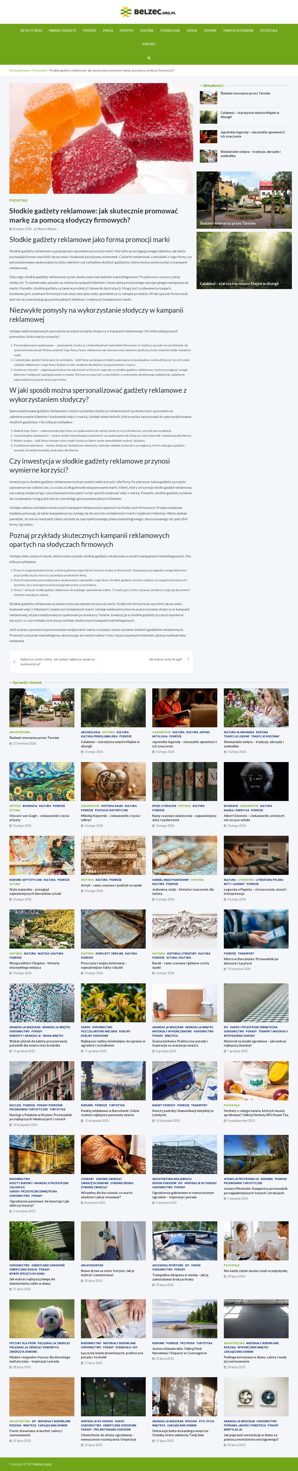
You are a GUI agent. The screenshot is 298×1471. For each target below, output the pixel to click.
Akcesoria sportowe (167, 1265)
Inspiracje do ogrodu (200, 1183)
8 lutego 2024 (22, 229)
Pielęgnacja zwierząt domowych (34, 1347)
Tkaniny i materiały (273, 1031)
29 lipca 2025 (165, 1285)
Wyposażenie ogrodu (239, 1035)
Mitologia (160, 736)
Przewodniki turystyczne (28, 1109)
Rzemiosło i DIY (127, 1347)
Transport (246, 953)
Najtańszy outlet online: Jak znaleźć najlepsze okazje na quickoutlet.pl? (58, 661)
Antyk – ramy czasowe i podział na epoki (111, 885)
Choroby (87, 1179)
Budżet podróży (163, 1105)
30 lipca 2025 (93, 1281)
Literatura (246, 879)
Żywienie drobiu (121, 1183)
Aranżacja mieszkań (24, 1027)
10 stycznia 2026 (239, 969)
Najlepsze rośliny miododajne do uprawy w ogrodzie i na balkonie (113, 1043)
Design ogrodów (164, 1183)
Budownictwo (19, 1179)
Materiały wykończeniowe (172, 1031)
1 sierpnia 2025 (237, 1198)
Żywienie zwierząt (94, 1187)
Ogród (85, 1027)
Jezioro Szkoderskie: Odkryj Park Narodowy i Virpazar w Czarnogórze (179, 1351)
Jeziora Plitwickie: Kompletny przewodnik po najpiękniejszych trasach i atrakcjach (256, 1191)
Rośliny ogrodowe (94, 1035)
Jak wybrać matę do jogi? (165, 659)
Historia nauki (112, 806)
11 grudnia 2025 (95, 1051)
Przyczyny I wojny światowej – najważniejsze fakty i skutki (104, 965)
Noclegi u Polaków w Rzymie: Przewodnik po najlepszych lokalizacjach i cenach (40, 1117)
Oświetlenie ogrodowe (48, 1265)
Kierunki (87, 1105)
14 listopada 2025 (25, 1125)
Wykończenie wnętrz (253, 1347)
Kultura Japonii (198, 732)
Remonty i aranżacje (25, 1035)
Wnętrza (171, 1035)
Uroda (192, 30)
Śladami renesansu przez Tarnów (245, 93)
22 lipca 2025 (93, 1445)
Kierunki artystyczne (25, 879)
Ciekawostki (161, 732)
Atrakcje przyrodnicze (241, 1179)
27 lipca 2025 (93, 1363)
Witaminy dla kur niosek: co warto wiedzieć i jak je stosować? (106, 1195)
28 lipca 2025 (236, 1276)
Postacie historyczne (111, 810)
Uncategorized (92, 1265)
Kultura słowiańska (239, 732)
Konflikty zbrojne (109, 953)
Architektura (19, 732)
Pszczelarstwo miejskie (99, 1031)
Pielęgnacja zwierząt (54, 1343)
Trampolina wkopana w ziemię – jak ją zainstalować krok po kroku (180, 1277)
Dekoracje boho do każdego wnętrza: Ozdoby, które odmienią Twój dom (180, 1433)
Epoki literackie (164, 806)
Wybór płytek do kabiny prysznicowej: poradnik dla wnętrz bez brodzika (38, 1043)
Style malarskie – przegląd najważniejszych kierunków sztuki (35, 891)
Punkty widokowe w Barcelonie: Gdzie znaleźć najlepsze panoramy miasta (110, 1113)
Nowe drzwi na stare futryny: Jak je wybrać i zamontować (107, 1273)
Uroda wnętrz (53, 1035)
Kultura (123, 732)
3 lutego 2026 (93, 752)
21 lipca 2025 (165, 1441)
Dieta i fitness (31, 30)
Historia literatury (182, 953)
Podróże (89, 30)
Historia (108, 732)
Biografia (30, 806)
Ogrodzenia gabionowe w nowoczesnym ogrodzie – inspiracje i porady (183, 1195)
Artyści (15, 806)
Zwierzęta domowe (238, 30)
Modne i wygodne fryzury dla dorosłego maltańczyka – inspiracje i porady (39, 1359)
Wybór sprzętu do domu (27, 1273)
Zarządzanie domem (238, 1351)
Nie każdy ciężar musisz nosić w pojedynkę (255, 1271)
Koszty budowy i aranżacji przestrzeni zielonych (39, 1185)
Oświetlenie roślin (23, 1269)
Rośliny (124, 1031)
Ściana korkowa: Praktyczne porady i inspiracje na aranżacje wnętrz (180, 1043)
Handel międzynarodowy (170, 879)
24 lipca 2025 (236, 1367)
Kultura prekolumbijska (99, 736)
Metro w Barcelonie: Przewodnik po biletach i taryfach (251, 961)
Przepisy (127, 30)
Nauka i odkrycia (236, 810)
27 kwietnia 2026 (24, 743)
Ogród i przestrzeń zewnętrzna (253, 1027)
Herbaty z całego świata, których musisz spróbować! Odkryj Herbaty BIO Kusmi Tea (256, 1113)
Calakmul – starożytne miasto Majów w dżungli (239, 283)
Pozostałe (269, 30)
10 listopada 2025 (168, 1120)
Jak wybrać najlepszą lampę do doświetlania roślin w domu (32, 1281)
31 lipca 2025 (22, 1289)
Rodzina (146, 30)
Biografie (231, 806)
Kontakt (149, 44)
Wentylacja (233, 1429)
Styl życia (206, 1421)
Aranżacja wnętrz (56, 1027)
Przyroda (187, 1343)
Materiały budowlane (119, 1343)
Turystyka (57, 1109)
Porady (36, 1031)
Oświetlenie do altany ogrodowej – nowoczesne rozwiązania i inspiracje (108, 1437)
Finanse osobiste (62, 30)
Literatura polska (269, 879)
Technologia (170, 30)
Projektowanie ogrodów (112, 1429)
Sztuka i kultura (178, 957)
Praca (108, 30)
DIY (226, 1027)
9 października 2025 (241, 1120)
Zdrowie (210, 30)
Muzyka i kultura (50, 953)
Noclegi (15, 1105)
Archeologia (90, 732)
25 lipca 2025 (165, 1358)
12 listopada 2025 (96, 1120)
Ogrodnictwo (19, 1031)
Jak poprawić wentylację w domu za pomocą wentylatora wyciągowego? (251, 1437)
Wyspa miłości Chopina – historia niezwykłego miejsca (34, 965)
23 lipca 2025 (22, 1441)
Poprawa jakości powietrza (245, 1425)
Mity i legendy (234, 884)
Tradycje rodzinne (265, 736)
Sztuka (14, 810)
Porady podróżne (50, 1105)
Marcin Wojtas (47, 229)
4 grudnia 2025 (166, 1051)
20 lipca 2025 (236, 1445)
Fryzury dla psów (22, 1343)
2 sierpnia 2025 (166, 1202)
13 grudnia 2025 (24, 1051)
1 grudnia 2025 (237, 1051)
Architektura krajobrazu (172, 1179)
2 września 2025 (24, 1211)
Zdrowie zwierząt (109, 1179)
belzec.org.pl (43, 1464)
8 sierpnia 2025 (94, 1202)
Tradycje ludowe (236, 736)
